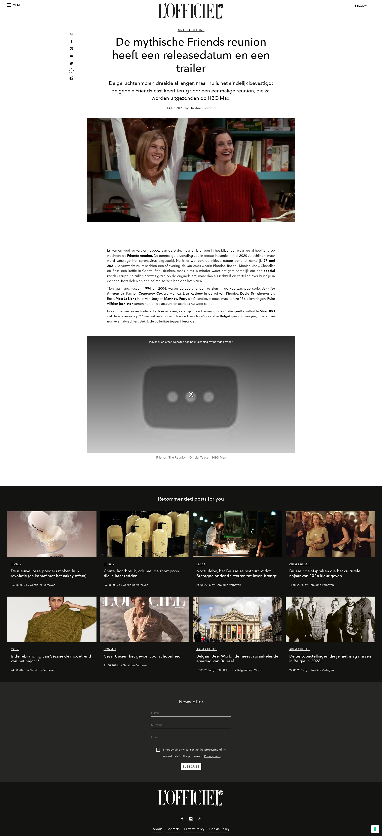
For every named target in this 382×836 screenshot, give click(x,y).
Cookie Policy (219, 829)
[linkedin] (71, 56)
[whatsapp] (71, 71)
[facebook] (71, 41)
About (157, 829)
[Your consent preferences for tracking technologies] (375, 829)
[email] (71, 34)
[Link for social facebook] (182, 819)
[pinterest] (71, 49)
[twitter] (71, 64)
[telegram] (71, 78)
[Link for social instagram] (191, 819)
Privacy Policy (212, 756)
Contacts (173, 829)
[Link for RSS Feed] (200, 819)
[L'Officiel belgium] (191, 11)
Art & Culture (191, 30)
